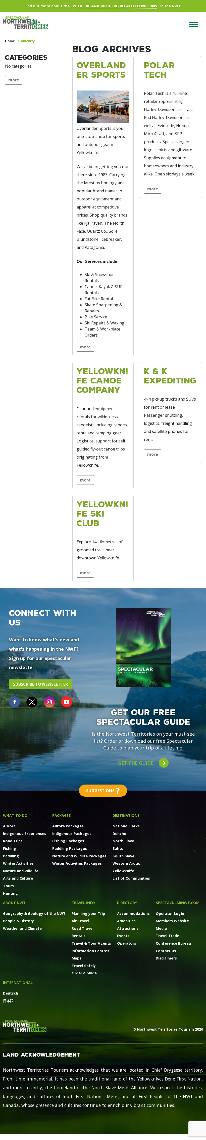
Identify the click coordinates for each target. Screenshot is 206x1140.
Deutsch (10, 993)
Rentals (78, 935)
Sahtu (118, 848)
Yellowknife (123, 870)
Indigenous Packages (71, 833)
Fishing (9, 848)
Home (10, 41)
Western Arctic (126, 863)
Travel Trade (167, 935)
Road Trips (13, 840)
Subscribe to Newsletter (40, 684)
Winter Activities (18, 863)
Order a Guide (84, 973)
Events (123, 935)
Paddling (11, 856)
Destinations (126, 815)
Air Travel (80, 920)
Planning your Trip (88, 913)
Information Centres (90, 950)
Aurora (9, 826)
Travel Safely (84, 965)
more (85, 347)
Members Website (172, 920)
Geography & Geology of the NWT (34, 913)
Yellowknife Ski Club (102, 513)
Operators (126, 943)
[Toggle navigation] (193, 24)
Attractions (127, 928)
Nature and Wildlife (20, 870)
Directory (127, 902)
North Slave (123, 840)
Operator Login (170, 913)
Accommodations (133, 913)
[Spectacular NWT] (27, 23)
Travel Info (83, 902)
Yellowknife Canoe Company (102, 380)
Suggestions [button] (103, 790)
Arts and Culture (18, 878)
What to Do (15, 815)
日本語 (8, 1000)
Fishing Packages (68, 840)
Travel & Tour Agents (91, 943)
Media (161, 928)
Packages (61, 815)
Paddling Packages (69, 848)
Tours (8, 885)
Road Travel (82, 928)
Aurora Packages (68, 826)
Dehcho (119, 833)
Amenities (126, 920)
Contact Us (166, 950)
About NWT (14, 902)
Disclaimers (166, 958)
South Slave (123, 856)
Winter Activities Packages (77, 863)
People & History (18, 920)
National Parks (126, 826)
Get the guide (136, 763)
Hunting (10, 893)
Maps (76, 958)
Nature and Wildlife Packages (79, 856)
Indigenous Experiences (24, 833)
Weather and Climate (22, 928)
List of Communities (131, 878)
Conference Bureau (173, 943)
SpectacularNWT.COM (177, 902)
